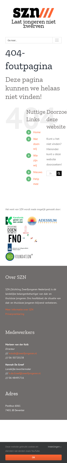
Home (37, 132)
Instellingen (54, 446)
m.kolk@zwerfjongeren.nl (23, 353)
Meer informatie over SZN (19, 309)
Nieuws (37, 172)
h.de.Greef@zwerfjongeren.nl (25, 373)
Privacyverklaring (14, 314)
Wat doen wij (36, 143)
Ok (33, 457)
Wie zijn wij (35, 160)
